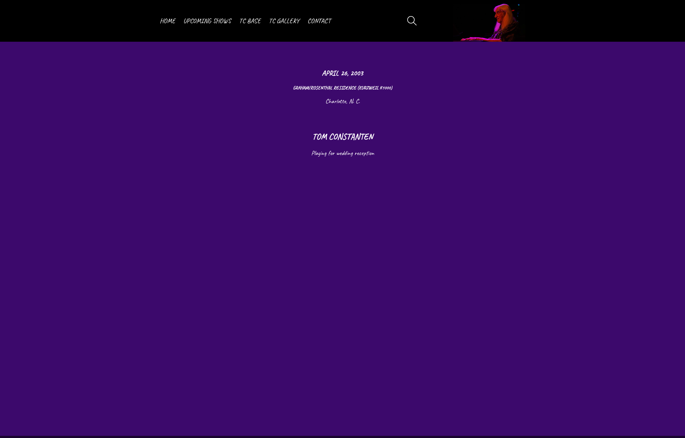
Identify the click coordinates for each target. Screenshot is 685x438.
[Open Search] (412, 20)
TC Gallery (284, 21)
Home (167, 21)
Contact (319, 21)
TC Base (250, 21)
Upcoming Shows (207, 21)
